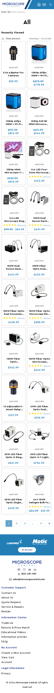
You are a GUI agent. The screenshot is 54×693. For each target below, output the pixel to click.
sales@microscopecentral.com (29, 579)
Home (3, 12)
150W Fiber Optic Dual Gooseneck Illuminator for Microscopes (39, 267)
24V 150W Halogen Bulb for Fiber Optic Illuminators (39, 501)
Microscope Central (26, 682)
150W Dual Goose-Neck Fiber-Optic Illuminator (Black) (13, 267)
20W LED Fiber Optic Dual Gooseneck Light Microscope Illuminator (39, 408)
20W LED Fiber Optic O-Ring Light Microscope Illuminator (13, 456)
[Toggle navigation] (51, 4)
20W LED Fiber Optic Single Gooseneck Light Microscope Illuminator (13, 501)
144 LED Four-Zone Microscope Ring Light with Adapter (39, 171)
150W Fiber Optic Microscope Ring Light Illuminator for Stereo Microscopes (13, 360)
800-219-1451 (28, 573)
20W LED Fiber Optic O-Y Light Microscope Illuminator (39, 456)
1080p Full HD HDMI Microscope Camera (39, 122)
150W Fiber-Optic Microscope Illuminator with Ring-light (39, 360)
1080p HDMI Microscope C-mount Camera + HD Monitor (13, 171)
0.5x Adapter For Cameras (13, 74)
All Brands (27, 550)
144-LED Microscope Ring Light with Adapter (14, 220)
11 (41, 523)
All (9, 12)
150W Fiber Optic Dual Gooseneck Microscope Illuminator (13, 313)
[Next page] (49, 523)
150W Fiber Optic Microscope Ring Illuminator (39, 313)
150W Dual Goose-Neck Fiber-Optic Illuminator (39, 220)
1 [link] (8, 523)
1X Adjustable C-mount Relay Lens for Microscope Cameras (13, 408)
